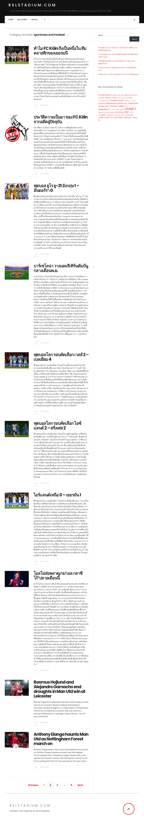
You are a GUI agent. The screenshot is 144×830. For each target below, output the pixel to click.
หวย (122, 115)
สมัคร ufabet (22, 20)
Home (11, 20)
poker (107, 106)
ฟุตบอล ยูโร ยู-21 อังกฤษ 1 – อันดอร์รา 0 (56, 188)
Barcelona (134, 95)
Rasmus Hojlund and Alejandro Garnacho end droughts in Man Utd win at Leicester (59, 689)
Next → (82, 785)
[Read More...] (36, 105)
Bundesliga (101, 97)
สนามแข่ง (118, 115)
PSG (126, 106)
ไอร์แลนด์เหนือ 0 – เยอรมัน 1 (57, 495)
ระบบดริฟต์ (102, 115)
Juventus (133, 100)
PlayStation (133, 103)
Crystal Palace (122, 98)
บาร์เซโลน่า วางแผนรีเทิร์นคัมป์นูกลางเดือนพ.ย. (61, 268)
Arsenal (113, 95)
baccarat (127, 95)
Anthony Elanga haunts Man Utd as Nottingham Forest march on (61, 739)
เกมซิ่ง (100, 117)
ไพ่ (99, 120)
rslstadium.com (32, 5)
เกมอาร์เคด (118, 117)
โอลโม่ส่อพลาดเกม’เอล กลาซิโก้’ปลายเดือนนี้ (58, 575)
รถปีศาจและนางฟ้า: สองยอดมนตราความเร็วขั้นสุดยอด (118, 74)
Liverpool (101, 103)
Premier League (117, 106)
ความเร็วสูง (118, 112)
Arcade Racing (104, 95)
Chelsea (114, 98)
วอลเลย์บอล (110, 115)
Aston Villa (120, 95)
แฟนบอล (134, 117)
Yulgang (100, 112)
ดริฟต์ (126, 112)
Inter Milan (127, 100)
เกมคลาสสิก (129, 115)
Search (100, 35)
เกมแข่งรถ (127, 117)
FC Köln (129, 98)
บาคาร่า (131, 112)
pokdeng (101, 106)
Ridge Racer (104, 109)
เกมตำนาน (108, 117)
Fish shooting (102, 100)
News (125, 103)
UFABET (130, 109)
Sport (122, 109)
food (108, 100)
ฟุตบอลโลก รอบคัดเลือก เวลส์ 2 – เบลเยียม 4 (61, 357)
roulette (112, 109)
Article (34, 20)
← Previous (31, 785)
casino (107, 97)
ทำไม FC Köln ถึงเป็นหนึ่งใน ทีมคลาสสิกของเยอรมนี (60, 50)
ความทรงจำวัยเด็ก (108, 112)
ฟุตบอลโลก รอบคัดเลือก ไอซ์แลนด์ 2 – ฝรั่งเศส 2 (57, 425)
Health (120, 100)
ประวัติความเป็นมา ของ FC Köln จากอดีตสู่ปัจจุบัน (60, 119)
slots (117, 109)
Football (113, 100)
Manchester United (114, 103)
